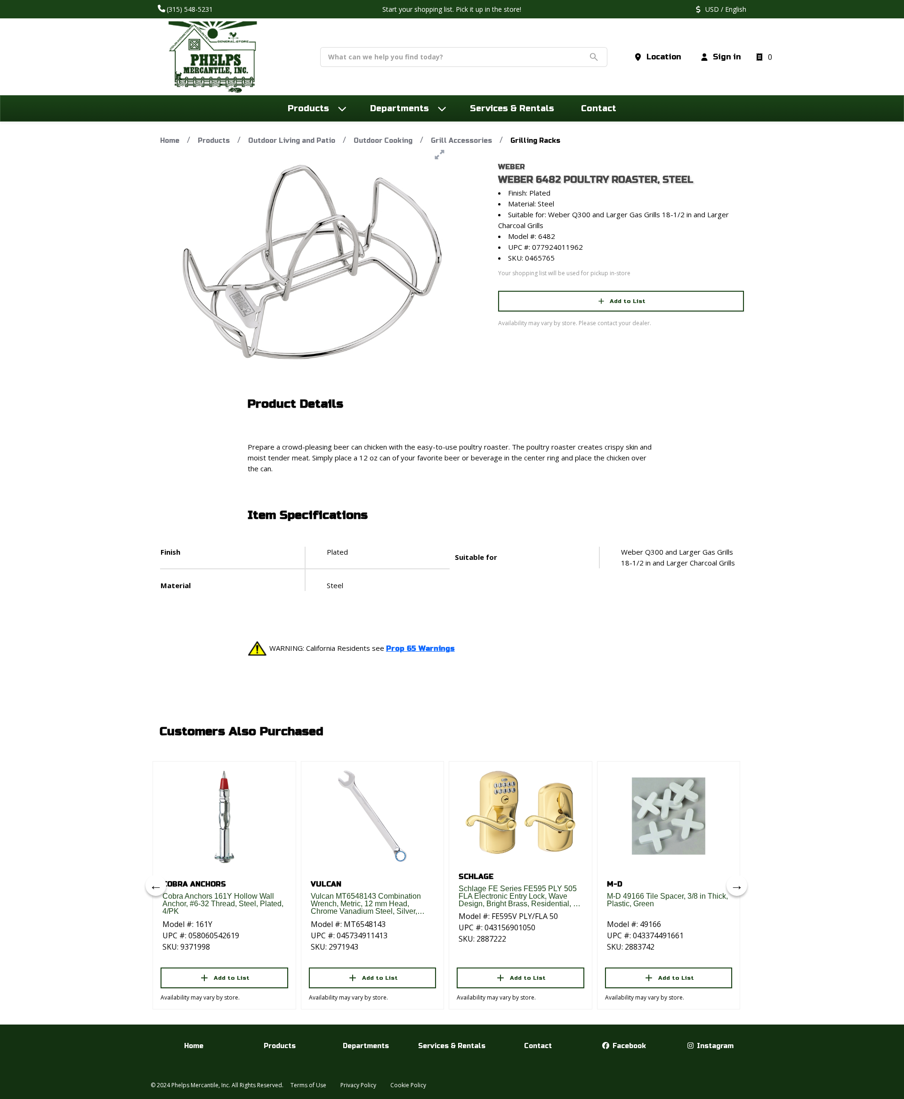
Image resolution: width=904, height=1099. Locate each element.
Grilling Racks (535, 141)
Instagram (714, 1046)
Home (169, 141)
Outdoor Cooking (383, 141)
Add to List (628, 301)
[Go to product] (224, 816)
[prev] (155, 885)
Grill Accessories (461, 141)
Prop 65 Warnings (420, 648)
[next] (736, 885)
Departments (366, 1046)
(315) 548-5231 (191, 9)
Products (214, 141)
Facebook (628, 1046)
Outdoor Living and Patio (291, 141)
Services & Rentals (451, 1046)
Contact (538, 1046)
